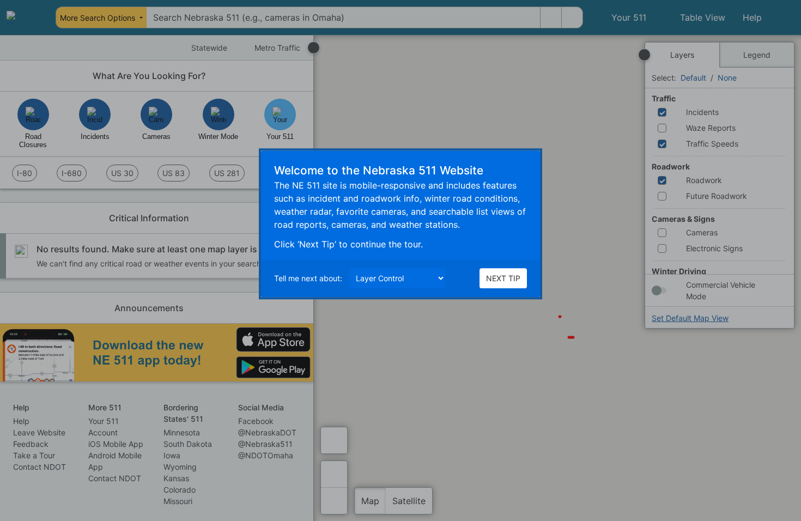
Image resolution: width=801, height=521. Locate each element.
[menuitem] (23, 17)
